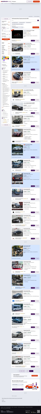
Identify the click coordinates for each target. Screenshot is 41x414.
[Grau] (4, 58)
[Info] (7, 117)
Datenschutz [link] (15, 407)
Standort (3, 42)
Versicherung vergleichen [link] (27, 60)
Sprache (2, 410)
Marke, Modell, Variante (5, 24)
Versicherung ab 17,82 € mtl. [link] (27, 232)
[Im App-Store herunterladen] (28, 412)
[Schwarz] (8, 58)
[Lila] (4, 60)
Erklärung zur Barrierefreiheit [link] (29, 407)
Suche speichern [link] (6, 40)
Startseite (2, 3)
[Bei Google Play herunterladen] (33, 412)
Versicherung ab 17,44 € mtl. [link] (27, 76)
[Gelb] (7, 57)
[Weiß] (5, 60)
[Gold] (8, 57)
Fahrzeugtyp (3, 49)
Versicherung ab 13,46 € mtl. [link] (27, 294)
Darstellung (7, 410)
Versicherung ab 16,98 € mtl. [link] (27, 34)
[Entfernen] (24, 22)
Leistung (3, 47)
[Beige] (2, 57)
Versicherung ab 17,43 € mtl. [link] (27, 219)
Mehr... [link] (3, 107)
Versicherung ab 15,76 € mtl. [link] (27, 93)
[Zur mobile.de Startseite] (7, 1)
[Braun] (5, 57)
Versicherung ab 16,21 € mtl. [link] (27, 106)
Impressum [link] (2, 407)
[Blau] (4, 57)
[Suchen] (38, 20)
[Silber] (2, 60)
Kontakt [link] (12, 407)
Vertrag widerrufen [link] (8, 407)
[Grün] (2, 58)
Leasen (8, 28)
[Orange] (5, 58)
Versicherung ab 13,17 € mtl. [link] (27, 47)
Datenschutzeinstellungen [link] (21, 407)
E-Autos (3, 51)
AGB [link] (4, 407)
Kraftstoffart (3, 45)
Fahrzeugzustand (4, 21)
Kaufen (4, 28)
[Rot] (7, 58)
